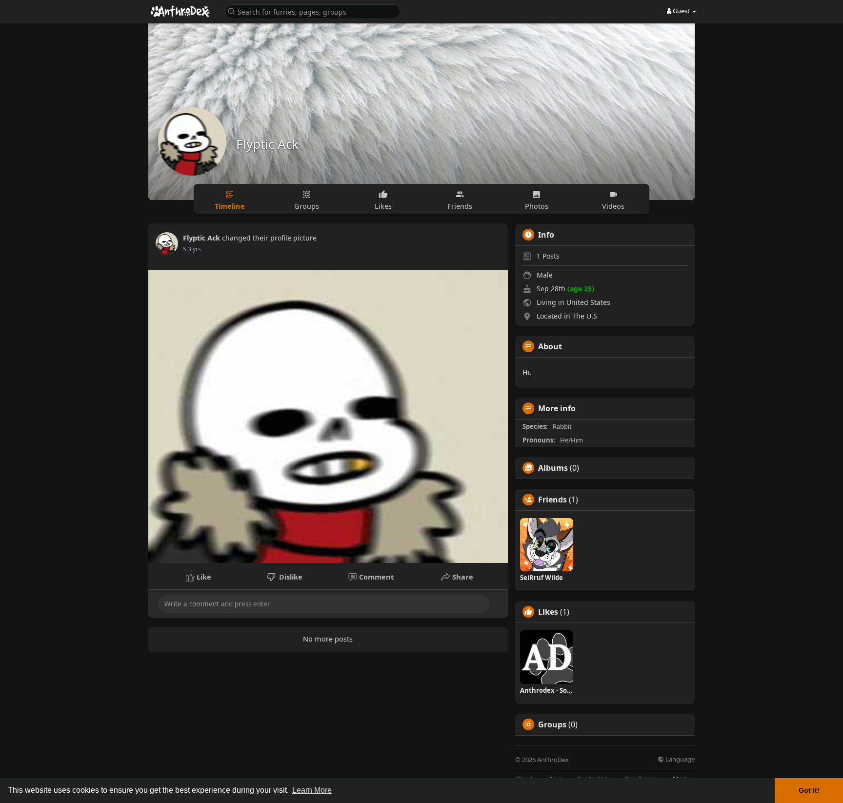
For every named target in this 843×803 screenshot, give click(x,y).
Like (203, 577)
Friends (552, 499)
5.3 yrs (192, 249)
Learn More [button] (312, 790)
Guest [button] (681, 10)
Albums (553, 468)
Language (679, 759)
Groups (552, 724)
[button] (312, 11)
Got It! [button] (809, 790)
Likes (548, 612)
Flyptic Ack (267, 144)
